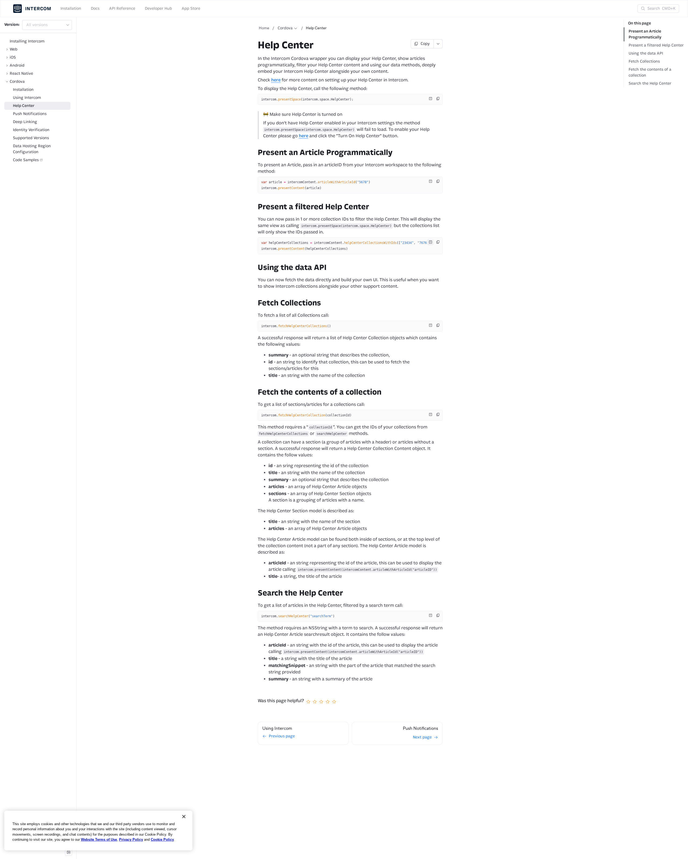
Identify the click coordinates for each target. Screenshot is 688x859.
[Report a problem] (430, 98)
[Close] (184, 816)
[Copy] (438, 98)
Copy (425, 43)
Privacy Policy (131, 840)
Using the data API (646, 53)
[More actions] (438, 43)
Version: (11, 25)
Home (264, 28)
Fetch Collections (644, 61)
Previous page (282, 736)
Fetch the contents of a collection (650, 72)
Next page (422, 737)
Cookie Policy (162, 840)
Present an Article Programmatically (645, 34)
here (276, 79)
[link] (37, 49)
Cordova (285, 28)
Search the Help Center (650, 83)
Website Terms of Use (99, 840)
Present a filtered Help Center (656, 45)
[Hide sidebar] (68, 852)
